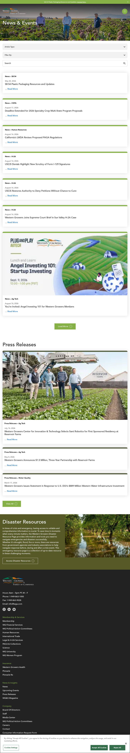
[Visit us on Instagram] (4, 610)
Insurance (7, 663)
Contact (6, 729)
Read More (12, 89)
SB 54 (14, 76)
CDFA (14, 103)
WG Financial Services (13, 625)
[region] (65, 744)
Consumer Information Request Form (20, 733)
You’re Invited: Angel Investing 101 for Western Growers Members (39, 306)
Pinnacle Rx (8, 675)
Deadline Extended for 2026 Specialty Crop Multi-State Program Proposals (43, 110)
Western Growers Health (14, 667)
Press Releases (10, 423)
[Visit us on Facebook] (14, 610)
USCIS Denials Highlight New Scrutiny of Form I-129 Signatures (37, 164)
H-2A (14, 156)
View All (9, 504)
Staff (5, 713)
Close (127, 2)
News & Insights (10, 683)
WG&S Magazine (10, 698)
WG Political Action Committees (17, 628)
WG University (9, 651)
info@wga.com (15, 604)
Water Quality (25, 478)
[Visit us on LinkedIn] (9, 610)
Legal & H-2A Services (13, 640)
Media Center (9, 717)
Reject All (117, 748)
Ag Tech (15, 299)
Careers (6, 725)
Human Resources (19, 130)
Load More (63, 326)
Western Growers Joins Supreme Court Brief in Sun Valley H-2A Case (40, 217)
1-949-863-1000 (16, 596)
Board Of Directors (11, 710)
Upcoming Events (11, 690)
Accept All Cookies (99, 748)
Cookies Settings (10, 748)
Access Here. (81, 2)
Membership (8, 621)
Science (6, 648)
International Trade (11, 636)
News (7, 76)
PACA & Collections (12, 644)
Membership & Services (14, 617)
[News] (65, 264)
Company (7, 706)
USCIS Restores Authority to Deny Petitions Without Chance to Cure (40, 190)
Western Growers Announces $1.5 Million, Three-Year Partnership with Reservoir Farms (49, 460)
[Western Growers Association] (14, 14)
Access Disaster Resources (18, 561)
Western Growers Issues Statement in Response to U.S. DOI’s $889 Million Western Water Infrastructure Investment (64, 485)
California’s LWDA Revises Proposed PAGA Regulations (33, 137)
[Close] (126, 743)
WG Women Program (12, 655)
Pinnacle (6, 671)
